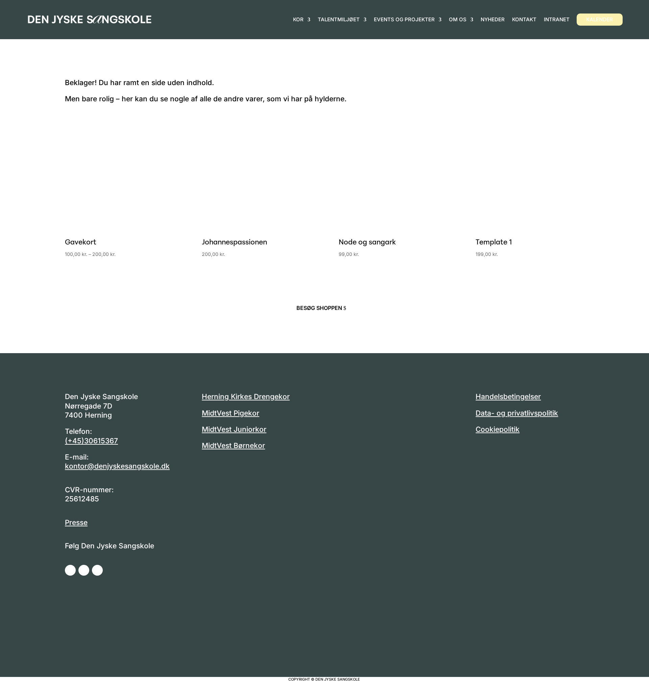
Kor (298, 19)
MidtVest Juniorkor (234, 429)
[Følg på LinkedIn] (97, 570)
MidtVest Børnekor (233, 445)
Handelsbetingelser (508, 396)
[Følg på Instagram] (83, 570)
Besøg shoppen (319, 308)
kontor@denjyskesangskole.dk (117, 466)
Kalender (599, 19)
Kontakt (524, 19)
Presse (76, 522)
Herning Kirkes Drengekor (246, 396)
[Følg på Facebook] (70, 570)
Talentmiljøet (339, 19)
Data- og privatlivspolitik (517, 413)
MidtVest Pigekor (230, 413)
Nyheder (493, 19)
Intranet (557, 19)
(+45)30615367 (91, 441)
